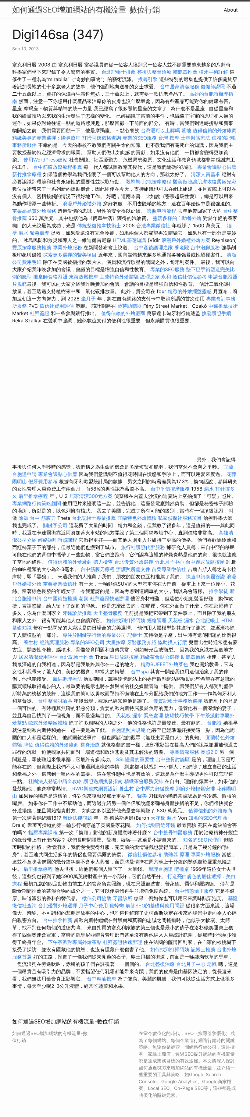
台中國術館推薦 (61, 598)
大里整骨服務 (108, 613)
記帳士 (134, 635)
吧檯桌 (181, 869)
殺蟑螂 (133, 182)
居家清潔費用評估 (38, 657)
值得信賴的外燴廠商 (215, 130)
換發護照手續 (216, 313)
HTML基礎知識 (129, 240)
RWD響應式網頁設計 (95, 788)
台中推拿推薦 (58, 920)
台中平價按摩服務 (171, 489)
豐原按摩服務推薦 (32, 247)
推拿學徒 (218, 591)
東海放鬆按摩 (84, 277)
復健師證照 (213, 86)
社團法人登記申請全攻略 (55, 781)
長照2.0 (209, 752)
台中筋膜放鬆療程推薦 (58, 167)
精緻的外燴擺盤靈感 (190, 291)
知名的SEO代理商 (207, 818)
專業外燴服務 (67, 247)
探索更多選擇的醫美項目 (70, 255)
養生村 (30, 642)
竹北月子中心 (169, 562)
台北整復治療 (160, 964)
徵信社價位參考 (190, 277)
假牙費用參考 (43, 481)
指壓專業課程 (43, 832)
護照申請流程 (161, 211)
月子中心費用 (93, 905)
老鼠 (83, 598)
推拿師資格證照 (51, 277)
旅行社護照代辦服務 (143, 547)
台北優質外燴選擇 (133, 562)
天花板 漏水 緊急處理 (139, 715)
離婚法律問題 (77, 818)
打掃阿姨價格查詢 (101, 138)
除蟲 (23, 518)
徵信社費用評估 (57, 306)
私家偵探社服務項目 (180, 518)
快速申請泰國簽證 (205, 576)
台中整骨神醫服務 (173, 832)
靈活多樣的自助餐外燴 (177, 218)
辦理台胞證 (160, 869)
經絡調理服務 (54, 642)
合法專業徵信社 (153, 225)
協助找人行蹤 (172, 642)
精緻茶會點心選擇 (159, 657)
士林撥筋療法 (195, 138)
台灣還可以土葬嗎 (160, 130)
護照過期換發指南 (103, 781)
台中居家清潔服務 (179, 86)
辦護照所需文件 (133, 569)
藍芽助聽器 (129, 306)
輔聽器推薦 (185, 72)
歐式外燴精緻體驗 (47, 723)
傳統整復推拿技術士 (99, 225)
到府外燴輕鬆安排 (195, 788)
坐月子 (88, 299)
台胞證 (214, 723)
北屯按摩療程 (157, 182)
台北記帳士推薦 (119, 72)
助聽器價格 (193, 657)
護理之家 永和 (155, 277)
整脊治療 (90, 745)
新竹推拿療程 (26, 174)
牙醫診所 (122, 898)
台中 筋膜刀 (43, 518)
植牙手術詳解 (213, 72)
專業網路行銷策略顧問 (36, 503)
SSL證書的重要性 (135, 759)
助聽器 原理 (176, 854)
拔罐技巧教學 (180, 715)
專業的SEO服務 (140, 138)
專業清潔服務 (184, 752)
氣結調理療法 (67, 679)
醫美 (142, 796)
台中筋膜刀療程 (98, 569)
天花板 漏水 (181, 620)
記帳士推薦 (203, 949)
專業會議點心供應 (216, 167)
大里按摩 (116, 642)
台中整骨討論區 (56, 701)
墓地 (186, 130)
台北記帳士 (207, 620)
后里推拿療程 (33, 496)
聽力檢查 (103, 562)
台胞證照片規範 (128, 730)
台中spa (140, 671)
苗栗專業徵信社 (169, 569)
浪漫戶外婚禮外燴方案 (187, 240)
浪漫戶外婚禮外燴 (82, 203)
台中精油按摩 (102, 979)
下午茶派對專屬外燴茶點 (75, 942)
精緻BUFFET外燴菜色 (165, 664)
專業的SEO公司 (87, 642)
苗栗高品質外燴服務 (35, 211)
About (231, 10)
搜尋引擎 (148, 79)
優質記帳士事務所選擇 (177, 701)
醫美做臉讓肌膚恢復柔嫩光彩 (204, 182)
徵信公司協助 (96, 898)
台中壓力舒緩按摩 (155, 788)
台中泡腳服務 (206, 247)
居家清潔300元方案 (90, 496)
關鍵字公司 (55, 525)
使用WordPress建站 (45, 160)
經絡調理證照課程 (57, 540)
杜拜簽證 (39, 313)
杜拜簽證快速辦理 (109, 598)
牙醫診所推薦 (77, 613)
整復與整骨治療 (154, 72)
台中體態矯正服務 (195, 891)
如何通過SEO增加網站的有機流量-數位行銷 (86, 9)
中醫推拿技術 (223, 306)
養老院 (181, 247)
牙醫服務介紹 (141, 642)
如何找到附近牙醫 (155, 825)
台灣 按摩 (168, 138)
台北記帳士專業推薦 (94, 518)
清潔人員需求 (205, 174)
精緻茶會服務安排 (143, 781)
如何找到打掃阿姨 (125, 620)
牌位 (28, 745)
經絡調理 (156, 620)
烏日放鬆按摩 (124, 657)
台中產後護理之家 (153, 247)
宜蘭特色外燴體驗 (119, 277)
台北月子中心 (190, 964)
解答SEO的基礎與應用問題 (155, 905)
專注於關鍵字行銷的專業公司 (94, 635)
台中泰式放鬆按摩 (206, 562)
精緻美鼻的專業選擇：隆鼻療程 (46, 138)
